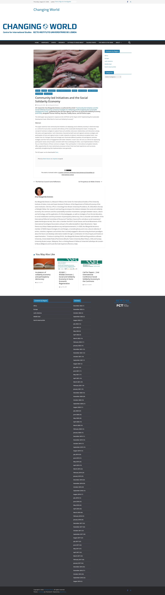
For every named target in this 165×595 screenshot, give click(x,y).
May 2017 (76, 548)
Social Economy (82, 90)
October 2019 (77, 443)
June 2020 (76, 414)
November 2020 (78, 396)
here (56, 152)
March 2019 (76, 469)
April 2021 (76, 378)
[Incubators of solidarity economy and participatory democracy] (44, 260)
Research (62, 42)
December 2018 (77, 480)
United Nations (48, 93)
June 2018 (76, 501)
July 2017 (76, 541)
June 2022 (76, 327)
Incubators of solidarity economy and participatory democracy (42, 275)
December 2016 (77, 567)
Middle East (108, 64)
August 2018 (77, 494)
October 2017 (77, 530)
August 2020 (77, 407)
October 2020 (77, 400)
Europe (107, 58)
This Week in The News (106, 42)
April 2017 (76, 552)
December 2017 (77, 523)
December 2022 (77, 306)
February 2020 (77, 429)
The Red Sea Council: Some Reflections (48, 182)
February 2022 (77, 342)
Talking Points (91, 42)
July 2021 (76, 367)
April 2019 (76, 465)
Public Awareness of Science (63, 90)
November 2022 (78, 309)
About (118, 42)
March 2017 (76, 556)
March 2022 (76, 338)
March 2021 (76, 382)
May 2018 (76, 505)
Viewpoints (45, 42)
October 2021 (77, 356)
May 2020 (76, 418)
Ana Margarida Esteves (53, 105)
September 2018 (78, 490)
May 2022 (76, 331)
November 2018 (78, 483)
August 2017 (77, 538)
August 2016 (77, 581)
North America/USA (110, 67)
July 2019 (76, 454)
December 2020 (77, 393)
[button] (121, 42)
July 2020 (76, 411)
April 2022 (76, 335)
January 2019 (77, 476)
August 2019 (77, 451)
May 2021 (76, 374)
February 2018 (77, 516)
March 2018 (76, 512)
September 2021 (78, 360)
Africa (106, 55)
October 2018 (77, 487)
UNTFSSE (39, 113)
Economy (44, 90)
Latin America (109, 61)
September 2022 (78, 316)
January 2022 (77, 345)
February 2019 (77, 472)
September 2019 (78, 447)
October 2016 (77, 574)
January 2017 (77, 563)
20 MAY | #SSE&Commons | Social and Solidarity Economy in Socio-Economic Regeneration (67, 278)
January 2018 (77, 519)
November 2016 (78, 570)
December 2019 (77, 436)
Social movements (93, 90)
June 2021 (76, 371)
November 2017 (78, 527)
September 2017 (78, 534)
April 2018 (76, 509)
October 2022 (77, 313)
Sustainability (39, 93)
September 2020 (78, 403)
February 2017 (77, 559)
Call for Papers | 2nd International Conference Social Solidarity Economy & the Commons (91, 276)
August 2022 (77, 320)
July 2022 (76, 324)
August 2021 (77, 364)
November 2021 (78, 353)
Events (53, 42)
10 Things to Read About (75, 42)
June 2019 (76, 458)
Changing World (46, 9)
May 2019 (76, 461)
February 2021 (77, 385)
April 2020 (76, 422)
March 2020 (76, 425)
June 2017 (76, 545)
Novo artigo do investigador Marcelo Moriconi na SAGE (63, 2)
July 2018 (76, 498)
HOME (37, 42)
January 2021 (77, 389)
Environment (52, 90)
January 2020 (77, 432)
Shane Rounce (46, 159)
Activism (38, 90)
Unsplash (54, 159)
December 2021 (77, 349)
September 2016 (78, 577)
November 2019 (78, 440)
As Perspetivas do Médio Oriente (89, 182)
